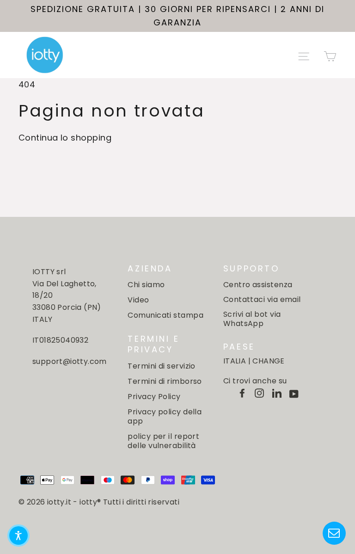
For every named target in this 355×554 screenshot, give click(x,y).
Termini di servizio (162, 366)
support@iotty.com (69, 361)
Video (138, 300)
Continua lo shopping (64, 137)
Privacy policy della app (165, 416)
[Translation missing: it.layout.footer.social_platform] (242, 393)
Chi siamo (146, 284)
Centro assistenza (258, 284)
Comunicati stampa (165, 315)
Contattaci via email (262, 299)
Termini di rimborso (165, 381)
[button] (18, 535)
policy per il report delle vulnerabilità (163, 441)
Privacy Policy (154, 396)
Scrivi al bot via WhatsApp (252, 318)
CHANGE (268, 361)
